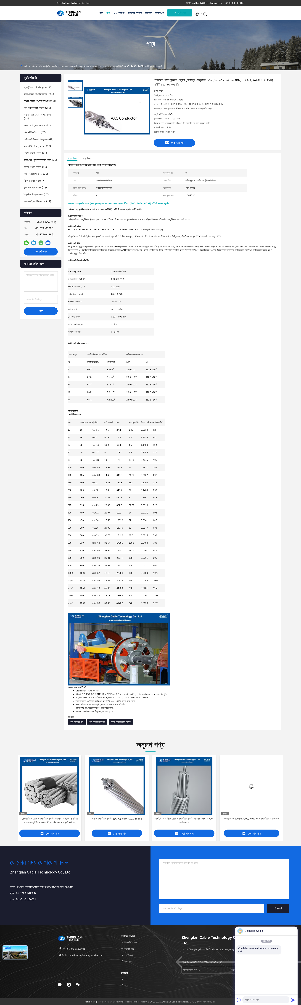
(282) (39, 94)
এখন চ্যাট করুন (180, 12)
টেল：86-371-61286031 (73, 949)
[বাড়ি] (69, 13)
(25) (35, 153)
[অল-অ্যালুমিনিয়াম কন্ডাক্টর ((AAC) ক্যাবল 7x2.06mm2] (49, 786)
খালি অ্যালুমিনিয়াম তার (97, 721)
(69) (38, 139)
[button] (20, 794)
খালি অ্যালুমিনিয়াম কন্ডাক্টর (48, 66)
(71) (35, 180)
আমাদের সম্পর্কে (135, 13)
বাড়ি (101, 13)
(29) (36, 173)
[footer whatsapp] (59, 984)
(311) (37, 125)
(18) (35, 187)
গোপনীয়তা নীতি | (91, 1001)
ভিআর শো (159, 13)
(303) (38, 107)
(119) (37, 116)
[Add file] (239, 1000)
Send (278, 908)
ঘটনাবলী (148, 13)
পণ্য (108, 13)
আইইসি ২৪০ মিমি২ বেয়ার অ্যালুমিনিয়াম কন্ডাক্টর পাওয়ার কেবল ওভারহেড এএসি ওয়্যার (117, 820)
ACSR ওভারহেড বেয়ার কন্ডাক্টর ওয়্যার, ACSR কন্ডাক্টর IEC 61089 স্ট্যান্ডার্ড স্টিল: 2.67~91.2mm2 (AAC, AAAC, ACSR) (251, 820)
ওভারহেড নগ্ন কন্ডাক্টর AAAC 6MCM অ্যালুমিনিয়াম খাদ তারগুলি (184, 818)
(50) (38, 87)
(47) (35, 132)
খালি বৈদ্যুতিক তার (76, 721)
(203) (40, 100)
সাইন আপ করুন (236, 970)
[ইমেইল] (48, 243)
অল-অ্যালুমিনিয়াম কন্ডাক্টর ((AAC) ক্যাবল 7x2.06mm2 (49, 818)
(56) (37, 146)
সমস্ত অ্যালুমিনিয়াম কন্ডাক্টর (121, 721)
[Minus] (293, 931)
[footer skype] (68, 984)
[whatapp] (41, 243)
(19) (37, 201)
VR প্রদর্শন (118, 13)
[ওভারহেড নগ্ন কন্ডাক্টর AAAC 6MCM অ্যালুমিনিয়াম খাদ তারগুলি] (184, 786)
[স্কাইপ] (34, 243)
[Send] (293, 1000)
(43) (35, 166)
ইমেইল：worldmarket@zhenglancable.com (82, 955)
